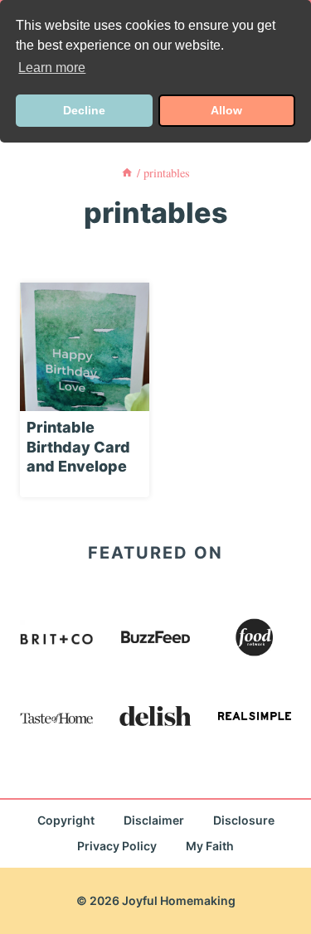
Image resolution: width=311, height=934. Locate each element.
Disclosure (244, 820)
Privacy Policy (117, 846)
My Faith (210, 846)
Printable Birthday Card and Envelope (78, 447)
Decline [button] (84, 110)
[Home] (127, 173)
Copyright (66, 820)
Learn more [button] (51, 67)
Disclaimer (154, 820)
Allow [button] (226, 110)
